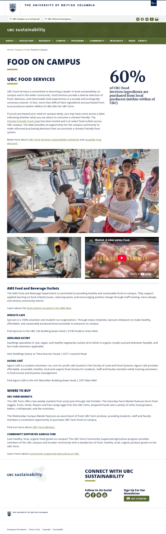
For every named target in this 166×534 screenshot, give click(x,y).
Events (142, 40)
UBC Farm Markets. (43, 427)
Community (97, 40)
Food (27, 49)
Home (10, 49)
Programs (78, 40)
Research (45, 40)
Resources (117, 40)
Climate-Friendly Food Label (24, 121)
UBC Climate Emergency (59, 19)
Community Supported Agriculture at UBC (54, 453)
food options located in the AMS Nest (49, 308)
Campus (61, 40)
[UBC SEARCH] (154, 3)
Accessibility (58, 529)
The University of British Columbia (12, 7)
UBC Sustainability (26, 474)
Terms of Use (34, 529)
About (10, 40)
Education (26, 40)
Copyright (46, 529)
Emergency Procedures (16, 529)
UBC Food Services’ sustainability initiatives (54, 139)
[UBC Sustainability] (26, 30)
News (132, 40)
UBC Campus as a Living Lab (26, 19)
